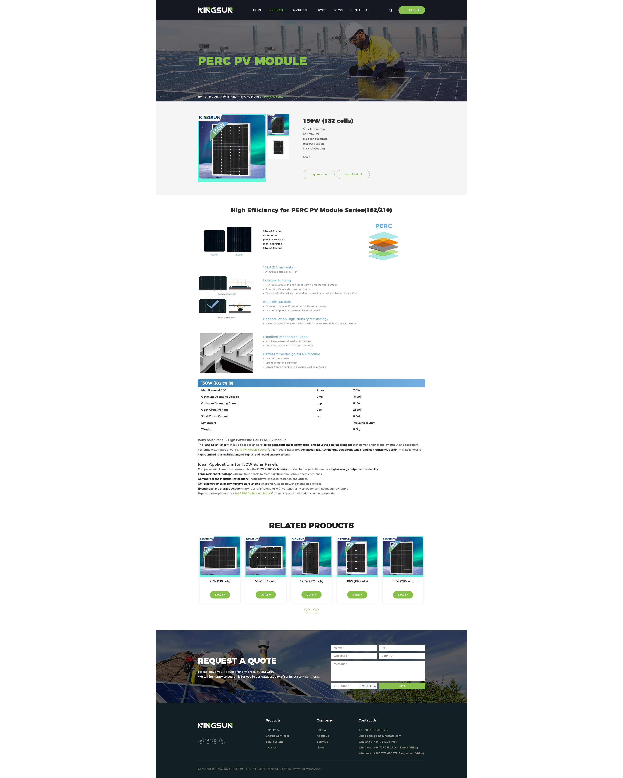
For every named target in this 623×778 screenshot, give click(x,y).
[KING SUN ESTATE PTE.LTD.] (215, 10)
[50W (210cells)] (403, 556)
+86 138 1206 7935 (385, 741)
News (338, 10)
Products (277, 10)
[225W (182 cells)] (311, 556)
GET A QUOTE (411, 10)
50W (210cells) (403, 581)
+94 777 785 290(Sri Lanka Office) (396, 747)
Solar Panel (229, 96)
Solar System (274, 741)
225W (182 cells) (311, 581)
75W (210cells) (220, 581)
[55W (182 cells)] (265, 556)
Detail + (220, 594)
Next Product (353, 174)
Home (257, 10)
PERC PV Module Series (250, 449)
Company (325, 720)
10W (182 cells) (357, 581)
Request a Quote (237, 661)
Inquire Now (319, 174)
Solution (322, 730)
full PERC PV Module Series (252, 493)
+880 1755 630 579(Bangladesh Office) (399, 753)
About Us (300, 10)
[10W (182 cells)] (357, 556)
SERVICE (320, 10)
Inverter (271, 747)
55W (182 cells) (265, 581)
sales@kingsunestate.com (384, 735)
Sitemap (285, 769)
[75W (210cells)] (220, 556)
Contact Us (359, 10)
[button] (307, 611)
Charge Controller (277, 735)
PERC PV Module (250, 96)
